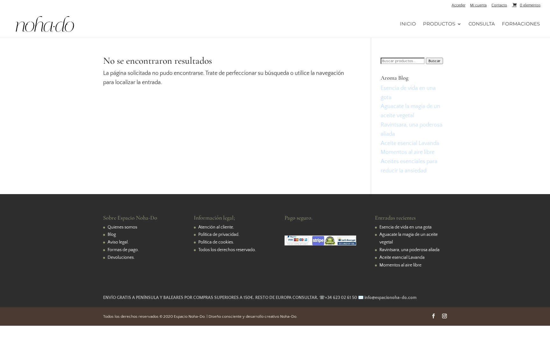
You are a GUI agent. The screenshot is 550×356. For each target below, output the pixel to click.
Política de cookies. (216, 242)
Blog (112, 234)
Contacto (499, 5)
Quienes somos (122, 227)
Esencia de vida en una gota (405, 227)
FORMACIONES (521, 24)
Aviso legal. (118, 242)
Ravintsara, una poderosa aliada (409, 249)
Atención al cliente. (216, 227)
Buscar (434, 61)
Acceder (458, 5)
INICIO (408, 24)
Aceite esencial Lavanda (410, 143)
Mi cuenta (478, 5)
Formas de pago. (123, 249)
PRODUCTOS (439, 24)
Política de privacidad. (218, 234)
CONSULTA (482, 24)
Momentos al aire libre (407, 152)
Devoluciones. (121, 257)
